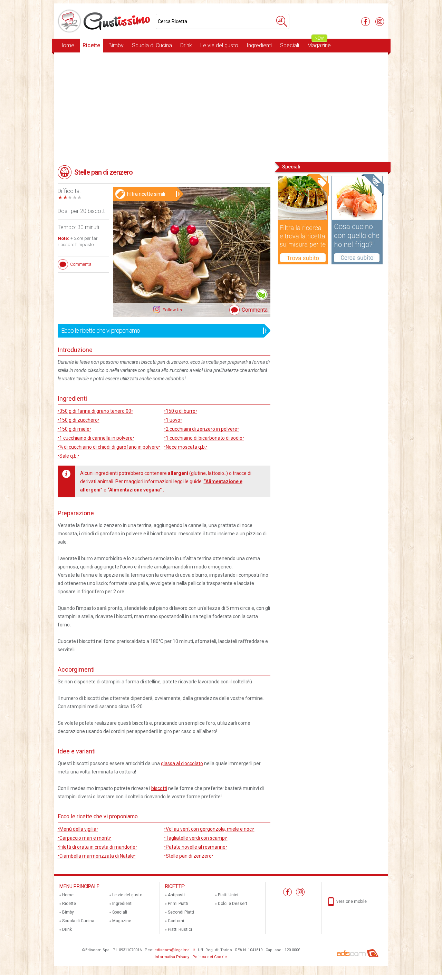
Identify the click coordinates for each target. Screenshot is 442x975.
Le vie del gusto (219, 45)
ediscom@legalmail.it (174, 950)
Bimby (116, 45)
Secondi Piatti (181, 912)
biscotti (159, 788)
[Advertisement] (221, 106)
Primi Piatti (178, 903)
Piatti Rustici (180, 929)
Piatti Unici (228, 895)
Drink (186, 45)
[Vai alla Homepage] (105, 21)
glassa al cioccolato (182, 763)
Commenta (255, 309)
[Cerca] (281, 21)
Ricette (91, 45)
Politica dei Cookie (209, 957)
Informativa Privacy (172, 957)
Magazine (319, 44)
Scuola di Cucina (152, 45)
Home (66, 45)
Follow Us (172, 310)
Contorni (176, 920)
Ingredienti (259, 45)
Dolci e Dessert (232, 903)
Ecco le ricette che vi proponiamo (100, 330)
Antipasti (176, 895)
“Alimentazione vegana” (135, 490)
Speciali (289, 45)
